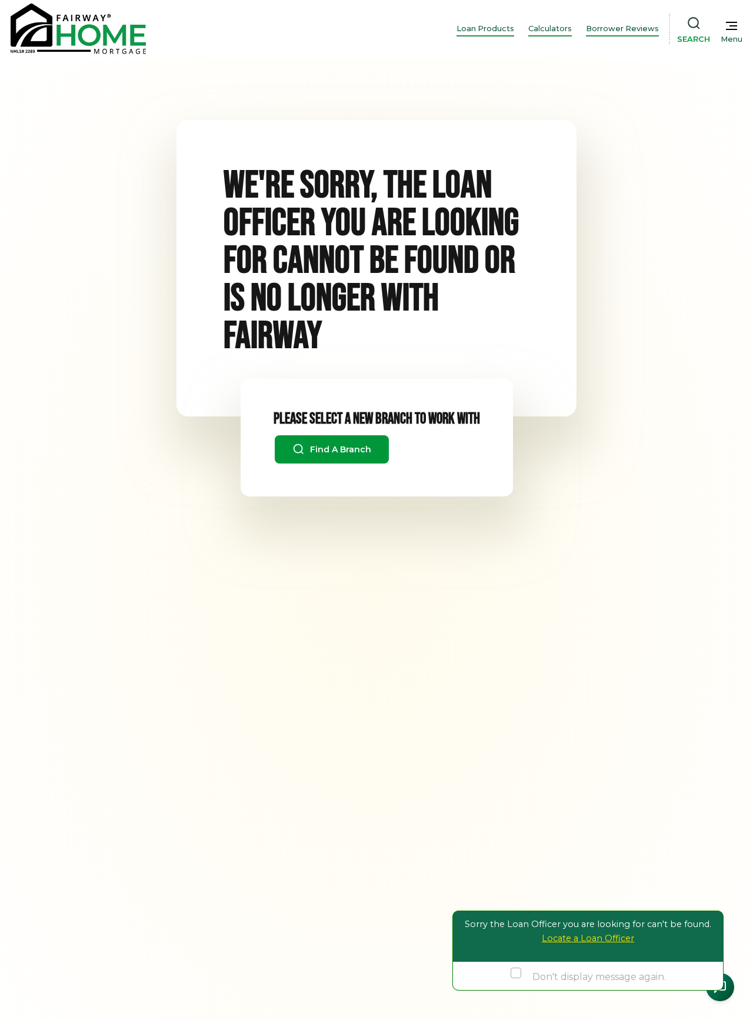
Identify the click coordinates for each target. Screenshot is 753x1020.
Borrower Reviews (622, 28)
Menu (731, 39)
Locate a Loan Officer (588, 938)
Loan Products (485, 28)
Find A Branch (339, 449)
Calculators (550, 28)
